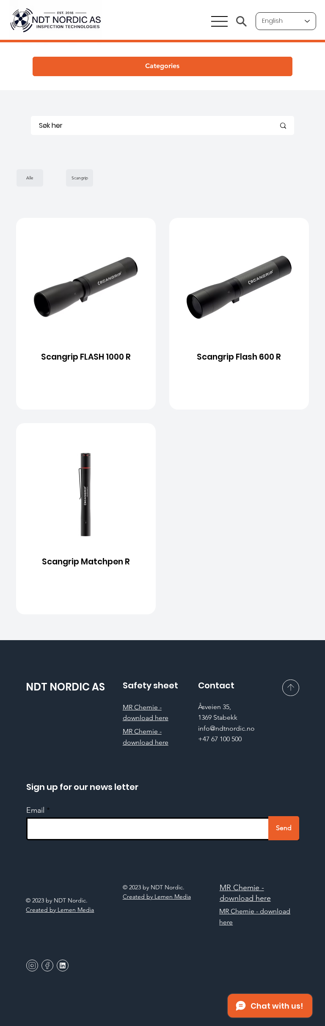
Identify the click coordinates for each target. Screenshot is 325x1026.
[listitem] (86, 313)
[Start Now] (86, 314)
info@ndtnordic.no (226, 728)
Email (35, 810)
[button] (162, 66)
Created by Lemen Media (157, 896)
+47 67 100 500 (220, 739)
